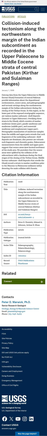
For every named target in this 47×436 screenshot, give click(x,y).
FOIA (4, 334)
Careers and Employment (12, 371)
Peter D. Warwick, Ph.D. (16, 302)
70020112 (22, 256)
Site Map (5, 348)
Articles (21, 16)
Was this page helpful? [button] (27, 434)
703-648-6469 (15, 314)
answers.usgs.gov (9, 428)
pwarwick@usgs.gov (16, 311)
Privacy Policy (7, 343)
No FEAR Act (7, 357)
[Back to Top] (39, 428)
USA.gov (5, 362)
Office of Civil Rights (10, 385)
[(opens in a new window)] (5, 418)
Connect (8, 281)
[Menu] (42, 9)
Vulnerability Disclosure (11, 367)
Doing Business (8, 376)
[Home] (8, 11)
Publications (8, 16)
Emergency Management (12, 381)
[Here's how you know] (23, 3)
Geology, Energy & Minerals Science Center (20, 309)
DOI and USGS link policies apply (15, 353)
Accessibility (7, 329)
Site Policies (7, 339)
